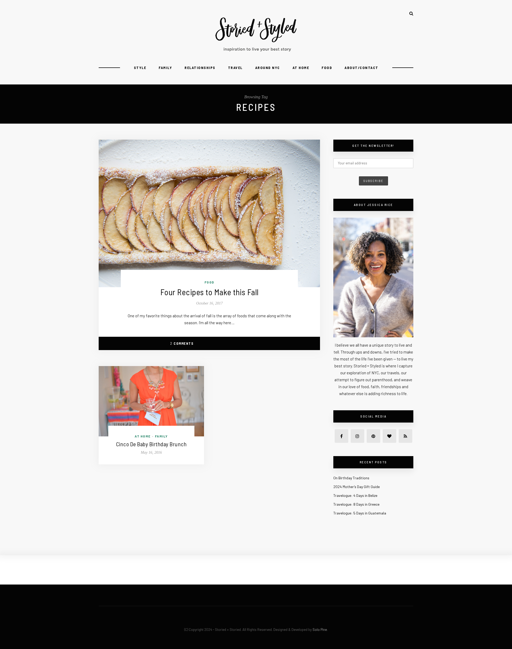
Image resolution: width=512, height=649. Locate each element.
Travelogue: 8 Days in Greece (356, 504)
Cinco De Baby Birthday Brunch (151, 444)
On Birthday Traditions (351, 478)
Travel (235, 67)
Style (140, 67)
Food (327, 67)
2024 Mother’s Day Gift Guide (356, 486)
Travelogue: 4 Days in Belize (355, 495)
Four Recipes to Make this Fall (209, 292)
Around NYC (267, 67)
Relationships (200, 67)
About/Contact (361, 67)
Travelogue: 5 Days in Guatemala (359, 513)
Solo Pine (320, 629)
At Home (301, 67)
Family (165, 67)
